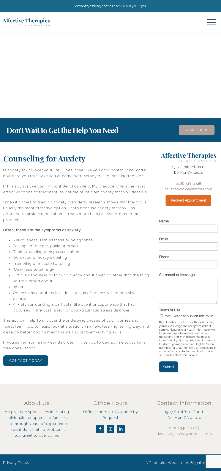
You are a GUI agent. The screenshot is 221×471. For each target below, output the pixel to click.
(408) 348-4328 (188, 183)
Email (164, 239)
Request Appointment (188, 200)
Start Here (196, 130)
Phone (164, 257)
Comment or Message (178, 275)
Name (165, 221)
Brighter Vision (204, 462)
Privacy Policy (16, 462)
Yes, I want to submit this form (189, 316)
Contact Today (25, 361)
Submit (168, 367)
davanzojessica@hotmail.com (188, 189)
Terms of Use (170, 310)
